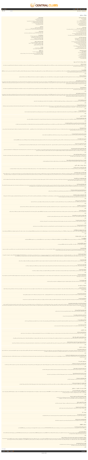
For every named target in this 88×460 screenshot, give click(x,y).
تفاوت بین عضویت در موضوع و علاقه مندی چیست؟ (37, 42)
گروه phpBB (22, 427)
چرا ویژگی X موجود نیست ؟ (40, 52)
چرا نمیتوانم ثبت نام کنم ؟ (83, 20)
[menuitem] (81, 9)
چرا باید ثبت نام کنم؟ (83, 18)
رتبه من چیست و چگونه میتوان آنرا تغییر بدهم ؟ (80, 34)
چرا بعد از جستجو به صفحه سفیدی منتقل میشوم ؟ (37, 37)
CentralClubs (43, 453)
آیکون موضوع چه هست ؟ (83, 58)
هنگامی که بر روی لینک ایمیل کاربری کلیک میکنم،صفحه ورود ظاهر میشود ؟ (77, 35)
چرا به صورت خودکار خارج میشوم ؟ (82, 24)
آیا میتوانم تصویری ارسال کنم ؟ (82, 54)
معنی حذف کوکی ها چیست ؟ (82, 25)
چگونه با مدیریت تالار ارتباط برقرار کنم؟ (38, 54)
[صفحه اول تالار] (44, 5)
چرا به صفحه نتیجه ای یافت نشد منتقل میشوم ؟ (37, 36)
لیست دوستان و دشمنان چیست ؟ (39, 32)
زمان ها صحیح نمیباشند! (83, 30)
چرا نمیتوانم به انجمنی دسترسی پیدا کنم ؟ (81, 43)
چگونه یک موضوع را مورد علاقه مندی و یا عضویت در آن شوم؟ (36, 43)
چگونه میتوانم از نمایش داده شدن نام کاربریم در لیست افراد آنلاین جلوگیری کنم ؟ (76, 29)
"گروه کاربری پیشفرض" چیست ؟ (39, 23)
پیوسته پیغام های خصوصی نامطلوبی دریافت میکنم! (37, 28)
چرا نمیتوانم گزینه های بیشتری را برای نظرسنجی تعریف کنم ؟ (78, 41)
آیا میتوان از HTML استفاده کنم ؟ (82, 52)
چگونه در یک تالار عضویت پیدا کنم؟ (39, 44)
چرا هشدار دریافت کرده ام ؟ (82, 45)
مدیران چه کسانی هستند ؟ (40, 18)
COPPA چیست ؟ (84, 19)
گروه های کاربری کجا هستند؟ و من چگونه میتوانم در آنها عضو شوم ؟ (35, 21)
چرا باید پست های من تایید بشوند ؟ (82, 47)
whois (47, 438)
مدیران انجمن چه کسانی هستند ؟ (39, 19)
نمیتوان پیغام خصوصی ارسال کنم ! (39, 27)
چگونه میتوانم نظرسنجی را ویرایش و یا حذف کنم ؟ (80, 42)
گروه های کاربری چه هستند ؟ (39, 20)
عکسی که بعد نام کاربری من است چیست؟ (81, 32)
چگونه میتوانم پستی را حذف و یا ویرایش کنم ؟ (80, 39)
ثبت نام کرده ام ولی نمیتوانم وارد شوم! (81, 21)
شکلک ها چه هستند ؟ (83, 53)
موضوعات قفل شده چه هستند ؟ (82, 57)
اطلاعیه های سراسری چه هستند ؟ (82, 55)
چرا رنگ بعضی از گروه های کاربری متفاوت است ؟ (37, 22)
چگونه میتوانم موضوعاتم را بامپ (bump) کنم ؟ (80, 48)
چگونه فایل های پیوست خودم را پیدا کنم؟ (38, 48)
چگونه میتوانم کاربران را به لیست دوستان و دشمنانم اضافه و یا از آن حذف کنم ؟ (33, 33)
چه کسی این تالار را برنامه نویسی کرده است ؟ (37, 51)
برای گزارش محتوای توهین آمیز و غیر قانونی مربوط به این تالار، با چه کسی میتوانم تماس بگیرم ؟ (31, 53)
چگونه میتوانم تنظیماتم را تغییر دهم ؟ (81, 28)
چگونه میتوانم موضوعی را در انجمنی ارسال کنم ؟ (80, 38)
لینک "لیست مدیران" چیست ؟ (39, 24)
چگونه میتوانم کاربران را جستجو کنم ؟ (38, 38)
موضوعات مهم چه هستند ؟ (83, 56)
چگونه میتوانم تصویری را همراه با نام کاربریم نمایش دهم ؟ (79, 33)
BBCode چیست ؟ (84, 51)
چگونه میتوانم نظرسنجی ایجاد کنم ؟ (82, 40)
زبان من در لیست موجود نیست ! (82, 31)
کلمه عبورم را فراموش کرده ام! (82, 23)
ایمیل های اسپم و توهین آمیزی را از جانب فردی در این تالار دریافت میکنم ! (34, 29)
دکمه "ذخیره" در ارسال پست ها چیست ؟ (81, 46)
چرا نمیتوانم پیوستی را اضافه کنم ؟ (82, 44)
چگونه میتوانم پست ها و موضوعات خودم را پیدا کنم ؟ (36, 39)
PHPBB (45, 453)
